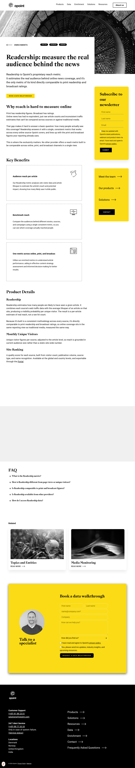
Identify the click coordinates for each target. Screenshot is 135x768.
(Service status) (15, 733)
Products (73, 712)
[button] (44, 45)
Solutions (104, 199)
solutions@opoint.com (18, 717)
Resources (74, 723)
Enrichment (74, 735)
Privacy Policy (22, 763)
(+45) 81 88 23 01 (16, 713)
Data (70, 729)
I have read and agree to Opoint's (81, 643)
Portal (20, 361)
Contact (72, 741)
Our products (106, 188)
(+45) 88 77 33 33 (16, 726)
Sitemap (29, 763)
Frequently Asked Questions (84, 747)
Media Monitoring (83, 563)
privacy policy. (111, 144)
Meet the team (107, 176)
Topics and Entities (23, 563)
